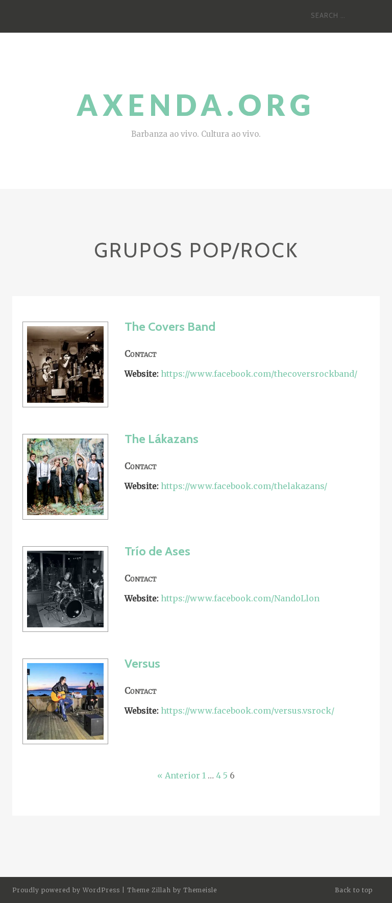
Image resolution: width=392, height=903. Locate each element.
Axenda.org (196, 105)
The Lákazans (162, 438)
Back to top (355, 890)
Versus (142, 663)
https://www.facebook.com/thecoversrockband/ (259, 374)
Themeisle (200, 890)
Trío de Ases (157, 551)
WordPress (101, 890)
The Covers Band (170, 326)
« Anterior (178, 775)
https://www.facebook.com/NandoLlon (240, 598)
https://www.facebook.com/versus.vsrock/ (247, 710)
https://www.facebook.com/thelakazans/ (244, 486)
